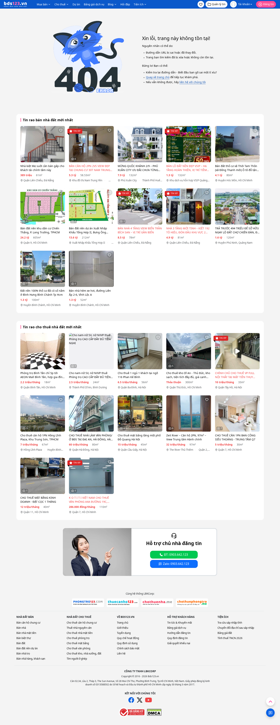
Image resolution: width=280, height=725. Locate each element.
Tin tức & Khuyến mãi (179, 622)
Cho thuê (60, 4)
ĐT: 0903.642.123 (176, 555)
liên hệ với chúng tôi (192, 82)
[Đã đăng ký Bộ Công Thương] (131, 712)
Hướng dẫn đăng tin (178, 633)
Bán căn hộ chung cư (28, 622)
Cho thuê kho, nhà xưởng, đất (84, 653)
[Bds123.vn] (15, 4)
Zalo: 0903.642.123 (176, 564)
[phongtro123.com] (88, 602)
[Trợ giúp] (270, 712)
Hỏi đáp (125, 4)
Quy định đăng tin (177, 638)
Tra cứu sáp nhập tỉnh (230, 622)
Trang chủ (122, 622)
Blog (110, 4)
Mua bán (42, 4)
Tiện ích (138, 4)
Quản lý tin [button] (218, 4)
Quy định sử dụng (127, 643)
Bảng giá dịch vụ (94, 4)
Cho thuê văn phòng (78, 648)
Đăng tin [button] (268, 4)
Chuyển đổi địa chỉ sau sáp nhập (236, 627)
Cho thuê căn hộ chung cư (82, 622)
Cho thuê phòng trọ (78, 638)
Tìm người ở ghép (77, 658)
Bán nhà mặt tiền (26, 633)
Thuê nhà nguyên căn (79, 627)
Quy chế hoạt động (128, 638)
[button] (201, 4)
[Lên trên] (270, 701)
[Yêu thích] (61, 130)
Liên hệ (121, 653)
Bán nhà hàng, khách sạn (30, 658)
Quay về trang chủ (158, 77)
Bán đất (20, 643)
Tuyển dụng (124, 633)
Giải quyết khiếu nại (178, 643)
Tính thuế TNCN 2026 (230, 638)
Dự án (76, 4)
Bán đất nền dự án (27, 648)
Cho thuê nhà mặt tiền (80, 633)
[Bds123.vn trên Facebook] (131, 700)
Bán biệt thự (23, 638)
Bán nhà (21, 627)
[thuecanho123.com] (123, 602)
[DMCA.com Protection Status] (154, 712)
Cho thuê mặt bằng (78, 643)
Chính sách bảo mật (128, 648)
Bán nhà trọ (23, 653)
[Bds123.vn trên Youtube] (148, 700)
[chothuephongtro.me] (192, 602)
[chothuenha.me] (157, 602)
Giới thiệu (122, 627)
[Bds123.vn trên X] (139, 700)
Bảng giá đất (225, 633)
